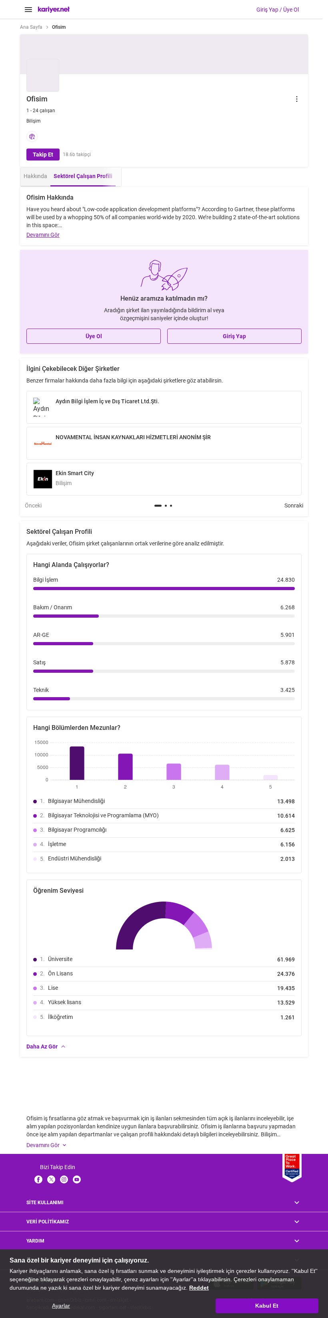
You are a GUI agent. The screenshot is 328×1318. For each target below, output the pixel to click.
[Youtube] (77, 1179)
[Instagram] (64, 1179)
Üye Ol (94, 336)
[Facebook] (38, 1179)
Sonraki (293, 505)
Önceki (33, 505)
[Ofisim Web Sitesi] (32, 136)
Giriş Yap (234, 336)
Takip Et (43, 154)
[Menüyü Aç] (28, 9)
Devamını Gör (43, 235)
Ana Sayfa (31, 27)
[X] (51, 1179)
